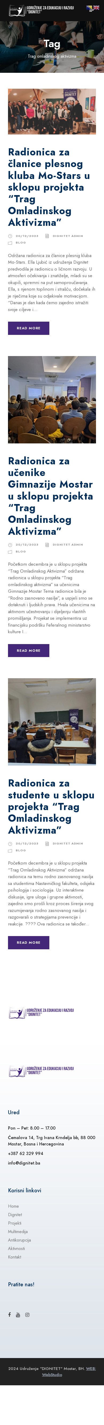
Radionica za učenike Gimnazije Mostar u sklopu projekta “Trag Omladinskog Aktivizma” (50, 496)
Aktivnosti (16, 1249)
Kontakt (14, 1257)
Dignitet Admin (68, 236)
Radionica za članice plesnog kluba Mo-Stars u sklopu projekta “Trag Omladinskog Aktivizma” (49, 187)
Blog (21, 242)
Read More (29, 328)
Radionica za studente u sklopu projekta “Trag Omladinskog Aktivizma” (51, 806)
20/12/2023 (27, 236)
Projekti (14, 1223)
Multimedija (18, 1232)
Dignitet (15, 1215)
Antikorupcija (19, 1240)
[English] (96, 7)
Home (13, 1206)
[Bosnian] (89, 7)
